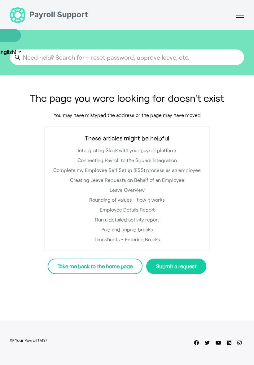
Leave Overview (127, 190)
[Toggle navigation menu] (240, 15)
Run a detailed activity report (127, 219)
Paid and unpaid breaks (127, 229)
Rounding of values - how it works (127, 200)
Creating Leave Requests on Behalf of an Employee (127, 180)
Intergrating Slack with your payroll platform (127, 150)
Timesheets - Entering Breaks (127, 239)
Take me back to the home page (95, 266)
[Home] (49, 15)
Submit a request (176, 266)
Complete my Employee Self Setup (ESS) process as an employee (127, 170)
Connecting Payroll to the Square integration (127, 160)
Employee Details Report (127, 210)
